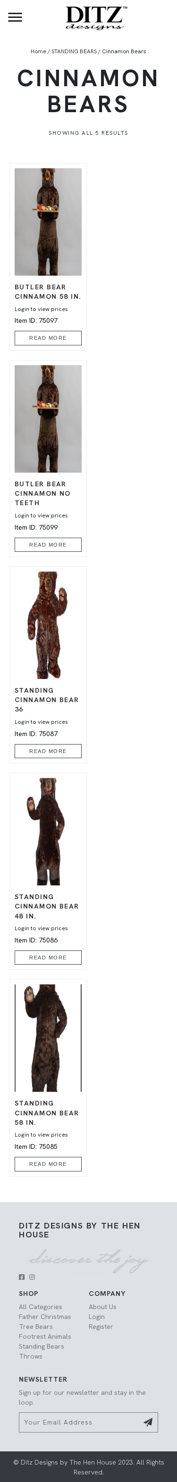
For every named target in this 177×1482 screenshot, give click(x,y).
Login (97, 1316)
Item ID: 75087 (47, 712)
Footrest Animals (45, 1336)
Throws (30, 1356)
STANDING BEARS (74, 51)
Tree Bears (36, 1326)
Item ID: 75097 (48, 304)
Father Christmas (45, 1316)
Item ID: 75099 (43, 506)
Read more (48, 338)
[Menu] (15, 17)
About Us (103, 1306)
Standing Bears (41, 1346)
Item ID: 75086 (47, 918)
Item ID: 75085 (47, 1125)
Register (101, 1326)
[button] (22, 1277)
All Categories (40, 1306)
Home (38, 51)
